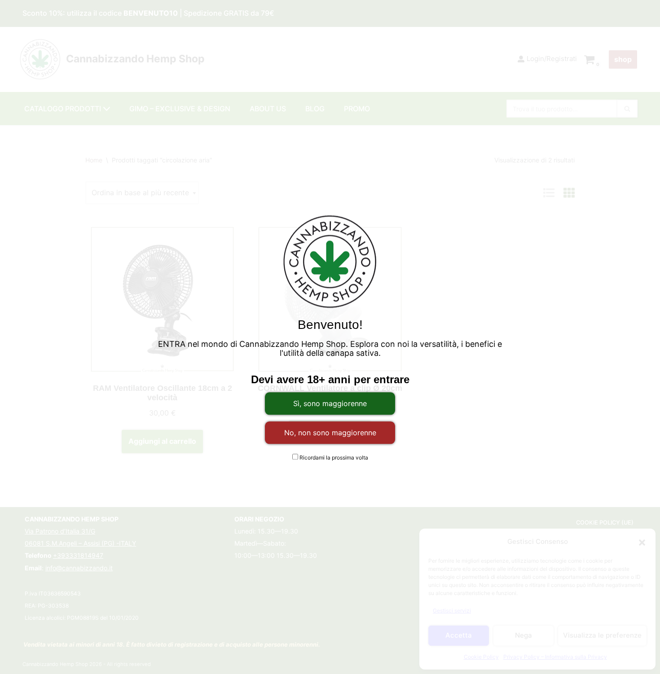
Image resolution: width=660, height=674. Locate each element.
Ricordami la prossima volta (333, 457)
